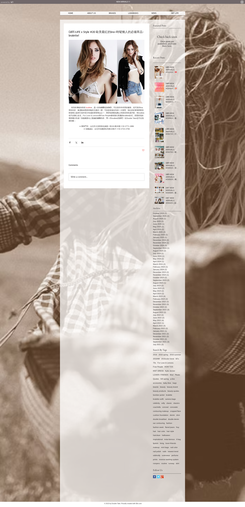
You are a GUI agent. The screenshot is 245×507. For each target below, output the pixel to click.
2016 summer (175, 355)
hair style (170, 431)
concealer (174, 407)
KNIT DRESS (158, 371)
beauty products (159, 391)
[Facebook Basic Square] (154, 476)
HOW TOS (168, 367)
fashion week (158, 427)
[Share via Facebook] (70, 142)
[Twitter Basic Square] (158, 476)
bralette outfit (158, 399)
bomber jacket (158, 395)
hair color (161, 431)
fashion (169, 423)
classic (169, 403)
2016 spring (163, 355)
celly (163, 403)
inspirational (158, 439)
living (162, 443)
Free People (158, 367)
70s (154, 363)
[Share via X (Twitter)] (76, 142)
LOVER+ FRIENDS (160, 375)
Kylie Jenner (170, 371)
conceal (165, 407)
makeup (156, 447)
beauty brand (172, 387)
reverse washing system (169, 459)
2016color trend (167, 359)
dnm (178, 415)
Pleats (177, 375)
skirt (177, 463)
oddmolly (156, 455)
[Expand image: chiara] (106, 72)
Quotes (156, 379)
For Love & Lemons (165, 363)
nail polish (157, 451)
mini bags (165, 447)
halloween (166, 435)
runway (171, 463)
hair (154, 431)
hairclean (156, 435)
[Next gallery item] (141, 71)
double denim (173, 419)
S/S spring (164, 379)
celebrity (156, 403)
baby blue (167, 383)
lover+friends (171, 443)
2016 (155, 355)
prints (155, 459)
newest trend (173, 451)
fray (177, 427)
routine (164, 463)
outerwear (166, 455)
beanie (155, 387)
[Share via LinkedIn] (82, 142)
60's (177, 359)
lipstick (155, 443)
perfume (175, 455)
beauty (163, 387)
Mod (171, 375)
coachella (157, 407)
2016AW (156, 359)
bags (175, 383)
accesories (157, 383)
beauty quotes (173, 391)
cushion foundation (160, 415)
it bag (178, 439)
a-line (172, 379)
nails (164, 451)
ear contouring (159, 423)
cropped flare (175, 411)
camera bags (170, 399)
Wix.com (139, 503)
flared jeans (170, 427)
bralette (169, 395)
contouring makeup (161, 411)
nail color (174, 447)
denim (172, 415)
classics (176, 403)
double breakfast (160, 419)
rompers (156, 463)
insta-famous (169, 439)
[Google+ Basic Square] (162, 476)
